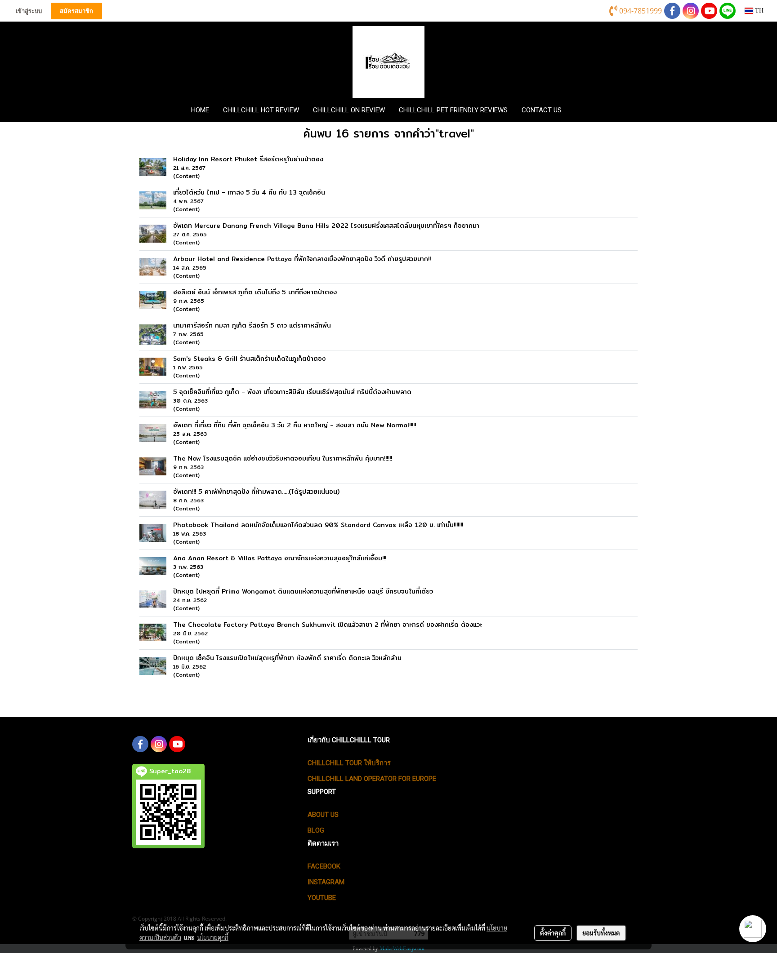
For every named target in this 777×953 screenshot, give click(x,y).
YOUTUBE (322, 898)
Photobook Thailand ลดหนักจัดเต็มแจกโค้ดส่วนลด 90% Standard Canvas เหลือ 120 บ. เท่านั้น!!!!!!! (318, 525)
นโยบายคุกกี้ (212, 937)
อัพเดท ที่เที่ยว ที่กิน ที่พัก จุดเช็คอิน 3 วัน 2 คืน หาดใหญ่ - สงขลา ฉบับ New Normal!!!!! (294, 425)
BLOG (316, 830)
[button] (583, 110)
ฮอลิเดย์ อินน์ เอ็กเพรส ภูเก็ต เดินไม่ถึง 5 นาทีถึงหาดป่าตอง (255, 292)
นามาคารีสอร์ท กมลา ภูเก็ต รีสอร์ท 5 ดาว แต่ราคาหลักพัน (252, 325)
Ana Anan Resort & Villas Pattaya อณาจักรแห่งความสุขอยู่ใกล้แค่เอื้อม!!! (279, 558)
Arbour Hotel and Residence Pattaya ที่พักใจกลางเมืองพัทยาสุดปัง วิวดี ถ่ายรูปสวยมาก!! (302, 259)
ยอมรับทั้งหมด (601, 933)
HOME (200, 110)
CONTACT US (542, 110)
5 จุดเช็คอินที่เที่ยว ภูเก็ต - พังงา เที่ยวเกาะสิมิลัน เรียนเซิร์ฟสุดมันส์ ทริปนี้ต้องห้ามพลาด (292, 392)
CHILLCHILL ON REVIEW (349, 110)
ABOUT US (323, 815)
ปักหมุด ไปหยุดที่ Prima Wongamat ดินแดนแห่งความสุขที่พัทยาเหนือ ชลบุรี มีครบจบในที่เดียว (303, 591)
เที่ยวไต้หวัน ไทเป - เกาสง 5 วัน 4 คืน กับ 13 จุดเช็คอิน (249, 192)
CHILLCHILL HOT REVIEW (261, 110)
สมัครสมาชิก (76, 11)
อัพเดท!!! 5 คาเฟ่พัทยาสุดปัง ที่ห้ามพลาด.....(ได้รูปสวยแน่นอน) (256, 491)
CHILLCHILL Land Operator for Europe (372, 779)
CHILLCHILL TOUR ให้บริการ (349, 763)
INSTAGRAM (326, 882)
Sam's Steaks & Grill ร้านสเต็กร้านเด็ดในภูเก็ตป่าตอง (249, 358)
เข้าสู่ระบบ (29, 11)
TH (758, 10)
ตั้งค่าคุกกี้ (553, 933)
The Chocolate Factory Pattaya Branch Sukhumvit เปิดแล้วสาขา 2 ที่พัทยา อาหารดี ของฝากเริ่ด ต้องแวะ (327, 624)
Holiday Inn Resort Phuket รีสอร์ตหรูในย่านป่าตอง (248, 159)
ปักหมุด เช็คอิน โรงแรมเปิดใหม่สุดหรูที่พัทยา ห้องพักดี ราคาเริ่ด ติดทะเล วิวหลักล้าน (287, 658)
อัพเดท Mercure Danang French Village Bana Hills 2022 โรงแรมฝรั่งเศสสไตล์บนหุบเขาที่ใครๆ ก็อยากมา (326, 225)
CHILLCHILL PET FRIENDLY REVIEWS (453, 110)
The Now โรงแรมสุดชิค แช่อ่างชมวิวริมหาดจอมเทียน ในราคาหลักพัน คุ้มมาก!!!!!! (282, 458)
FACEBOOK (324, 866)
